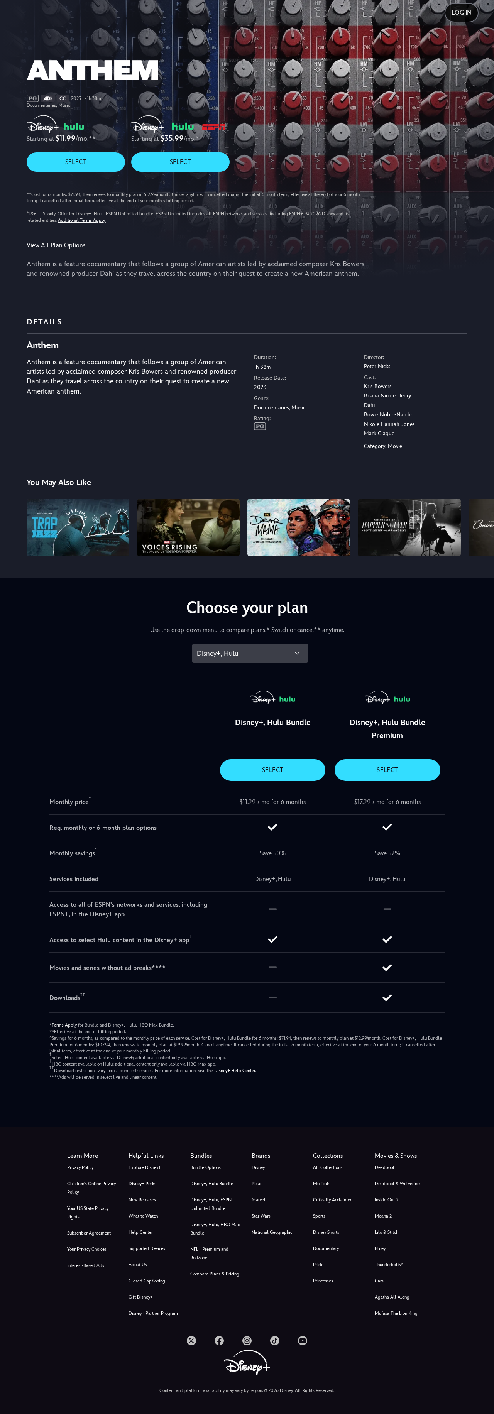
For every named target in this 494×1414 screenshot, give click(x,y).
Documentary (326, 1248)
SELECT (75, 162)
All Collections (327, 1167)
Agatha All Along (392, 1297)
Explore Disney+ (145, 1167)
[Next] (479, 526)
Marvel (259, 1200)
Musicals (321, 1183)
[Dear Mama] (298, 528)
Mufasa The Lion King (396, 1313)
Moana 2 (383, 1216)
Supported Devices (147, 1248)
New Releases (142, 1200)
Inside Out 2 (386, 1200)
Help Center (141, 1232)
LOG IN (462, 12)
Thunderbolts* (389, 1264)
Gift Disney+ (141, 1297)
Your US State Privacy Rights (87, 1213)
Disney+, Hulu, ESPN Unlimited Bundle (211, 1204)
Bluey (380, 1248)
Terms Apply (64, 1025)
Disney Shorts (326, 1232)
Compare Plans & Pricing (214, 1274)
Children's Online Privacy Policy (91, 1188)
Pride (318, 1264)
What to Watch (143, 1216)
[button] (155, 1156)
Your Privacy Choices (87, 1249)
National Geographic (272, 1232)
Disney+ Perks (142, 1183)
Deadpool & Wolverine (397, 1183)
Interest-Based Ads (85, 1265)
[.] (191, 1340)
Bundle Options (205, 1167)
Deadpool (384, 1167)
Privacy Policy (80, 1167)
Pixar (257, 1183)
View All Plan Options (56, 245)
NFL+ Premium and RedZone (209, 1253)
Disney (258, 1167)
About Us (138, 1264)
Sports (319, 1216)
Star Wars (261, 1216)
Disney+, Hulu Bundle (211, 1183)
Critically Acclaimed (333, 1200)
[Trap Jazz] (78, 528)
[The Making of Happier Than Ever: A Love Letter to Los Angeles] (409, 528)
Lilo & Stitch (386, 1232)
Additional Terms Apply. (82, 220)
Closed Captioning (147, 1281)
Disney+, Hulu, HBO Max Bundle (215, 1229)
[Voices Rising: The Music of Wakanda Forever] (188, 528)
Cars (379, 1281)
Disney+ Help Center (234, 1070)
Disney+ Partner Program (153, 1313)
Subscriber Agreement (89, 1233)
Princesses (323, 1281)
